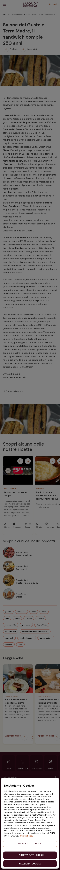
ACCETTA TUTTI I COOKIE (31, 855)
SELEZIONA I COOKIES (30, 863)
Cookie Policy (26, 835)
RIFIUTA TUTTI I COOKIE (30, 843)
